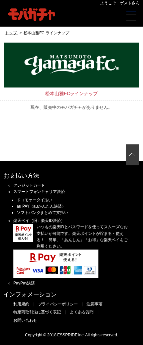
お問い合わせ (25, 320)
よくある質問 (81, 312)
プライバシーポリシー (58, 304)
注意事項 (94, 304)
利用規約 (21, 304)
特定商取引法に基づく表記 (37, 312)
